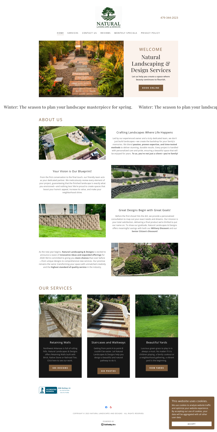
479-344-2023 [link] (169, 17)
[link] (108, 17)
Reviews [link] (106, 33)
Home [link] (60, 33)
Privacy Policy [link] (150, 33)
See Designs (60, 368)
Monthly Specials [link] (125, 33)
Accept (192, 424)
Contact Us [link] (89, 33)
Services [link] (72, 33)
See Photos (108, 371)
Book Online (150, 88)
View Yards (156, 368)
